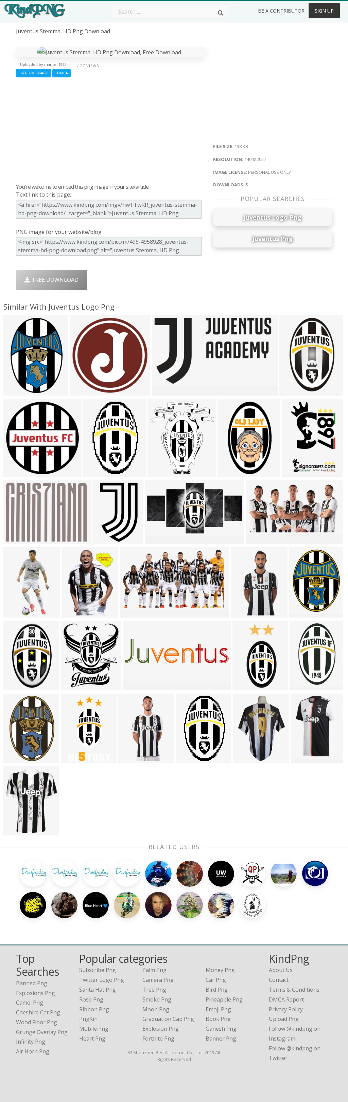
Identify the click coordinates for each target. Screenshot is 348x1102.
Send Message (33, 72)
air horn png (32, 1051)
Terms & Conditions (294, 989)
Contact (279, 980)
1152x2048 (249, 758)
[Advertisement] (111, 128)
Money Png (220, 970)
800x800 (245, 686)
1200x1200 (99, 473)
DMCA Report (286, 999)
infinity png (30, 1041)
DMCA (61, 72)
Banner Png (221, 1038)
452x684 (73, 758)
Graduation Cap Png (168, 1019)
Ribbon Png (94, 1009)
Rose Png (91, 999)
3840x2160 (163, 473)
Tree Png (154, 989)
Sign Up (324, 10)
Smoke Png (156, 999)
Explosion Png (160, 1028)
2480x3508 (297, 473)
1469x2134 (19, 758)
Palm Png (154, 970)
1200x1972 (305, 686)
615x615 (16, 686)
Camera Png (158, 980)
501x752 (243, 613)
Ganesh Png (221, 1028)
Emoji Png (218, 1009)
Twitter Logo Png (101, 980)
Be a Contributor (281, 10)
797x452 (164, 391)
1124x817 (17, 539)
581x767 (302, 613)
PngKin (88, 1019)
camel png (29, 1002)
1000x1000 (306, 758)
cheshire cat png (38, 1012)
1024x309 (136, 686)
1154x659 (133, 613)
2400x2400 (19, 473)
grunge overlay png (42, 1032)
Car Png (216, 980)
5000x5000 (85, 391)
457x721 (188, 758)
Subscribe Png (97, 970)
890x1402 (106, 539)
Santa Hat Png (97, 989)
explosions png (35, 993)
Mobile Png (93, 1028)
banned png (31, 983)
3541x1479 (261, 539)
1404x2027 (19, 391)
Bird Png (217, 989)
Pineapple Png (224, 999)
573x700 (73, 686)
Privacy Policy (286, 1009)
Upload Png (284, 1019)
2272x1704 (295, 391)
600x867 (74, 613)
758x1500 (17, 613)
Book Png (218, 1019)
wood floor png (36, 1022)
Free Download (54, 279)
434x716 (230, 473)
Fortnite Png (158, 1038)
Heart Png (92, 1038)
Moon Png (155, 1009)
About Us (281, 970)
